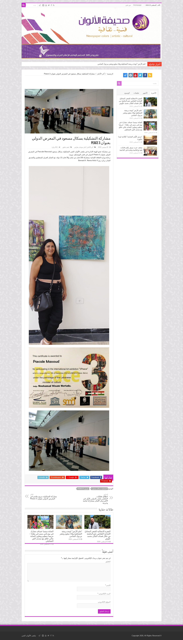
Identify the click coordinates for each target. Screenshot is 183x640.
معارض (76, 147)
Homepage (137, 5)
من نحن (128, 5)
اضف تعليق (66, 147)
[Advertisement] (69, 82)
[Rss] (54, 5)
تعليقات (136, 93)
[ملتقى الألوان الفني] (92, 33)
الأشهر (145, 93)
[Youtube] (46, 5)
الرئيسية (110, 74)
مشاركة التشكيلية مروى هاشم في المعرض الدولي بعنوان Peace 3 (43, 497)
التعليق (108, 562)
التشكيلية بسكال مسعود (99, 488)
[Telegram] (40, 5)
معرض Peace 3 (83, 488)
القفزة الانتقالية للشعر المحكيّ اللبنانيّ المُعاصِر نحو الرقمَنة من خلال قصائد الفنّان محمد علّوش (98, 535)
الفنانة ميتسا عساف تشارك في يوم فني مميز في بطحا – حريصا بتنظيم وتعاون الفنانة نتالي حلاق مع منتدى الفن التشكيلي (41, 536)
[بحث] (24, 5)
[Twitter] (49, 5)
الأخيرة (153, 93)
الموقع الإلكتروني (104, 602)
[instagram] (43, 5)
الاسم (108, 585)
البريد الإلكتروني (104, 594)
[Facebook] (51, 5)
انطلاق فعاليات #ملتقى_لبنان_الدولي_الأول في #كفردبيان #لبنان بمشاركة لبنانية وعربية (95, 499)
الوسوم (127, 93)
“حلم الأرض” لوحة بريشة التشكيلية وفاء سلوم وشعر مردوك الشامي (122, 64)
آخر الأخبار (101, 74)
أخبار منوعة (82, 147)
